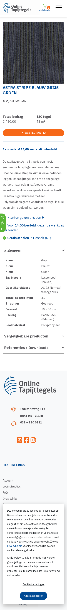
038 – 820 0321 (31, 422)
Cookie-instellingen (33, 584)
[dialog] (33, 554)
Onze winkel (10, 498)
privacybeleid (14, 546)
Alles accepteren (33, 595)
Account (8, 480)
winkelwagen (44, 8)
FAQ (5, 492)
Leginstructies (12, 486)
